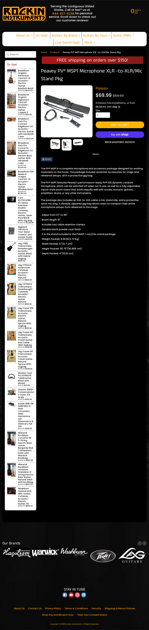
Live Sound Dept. (67, 42)
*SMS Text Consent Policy (92, 615)
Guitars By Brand (66, 36)
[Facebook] (65, 595)
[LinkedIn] (83, 595)
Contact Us (35, 608)
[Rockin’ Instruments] (24, 13)
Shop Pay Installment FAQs (57, 615)
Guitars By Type (97, 36)
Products (55, 52)
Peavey (102, 88)
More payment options (120, 142)
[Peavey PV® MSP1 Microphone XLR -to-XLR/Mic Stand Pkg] (55, 144)
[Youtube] (71, 595)
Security (96, 608)
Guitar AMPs (124, 36)
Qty (98, 110)
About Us (24, 36)
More (90, 43)
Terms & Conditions (76, 608)
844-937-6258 (63, 13)
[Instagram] (77, 595)
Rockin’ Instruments (73, 624)
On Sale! (42, 35)
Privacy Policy (53, 608)
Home (44, 52)
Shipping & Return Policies (120, 608)
